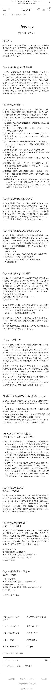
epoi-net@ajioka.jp (9, 560)
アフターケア (32, 633)
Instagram (30, 647)
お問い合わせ (32, 640)
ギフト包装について (11, 633)
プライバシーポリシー (15, 666)
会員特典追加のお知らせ (37, 617)
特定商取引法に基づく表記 (28, 684)
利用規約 (44, 679)
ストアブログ (8, 640)
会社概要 (11, 679)
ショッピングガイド (11, 626)
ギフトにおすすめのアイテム (11, 618)
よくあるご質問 (33, 626)
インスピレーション (11, 647)
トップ (5, 14)
